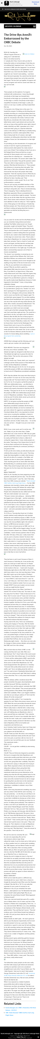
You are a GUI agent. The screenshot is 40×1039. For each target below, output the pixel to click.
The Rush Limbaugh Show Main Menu (15, 9)
